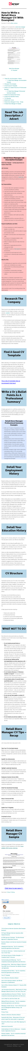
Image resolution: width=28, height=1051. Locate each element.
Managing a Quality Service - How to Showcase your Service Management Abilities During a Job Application (13, 1007)
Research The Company (10, 84)
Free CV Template (5, 975)
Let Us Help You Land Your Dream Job (10, 998)
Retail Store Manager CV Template (14, 69)
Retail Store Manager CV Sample (12, 103)
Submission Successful (7, 1026)
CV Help (8, 892)
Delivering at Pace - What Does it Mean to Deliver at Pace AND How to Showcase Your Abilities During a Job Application (13, 966)
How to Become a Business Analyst (9, 978)
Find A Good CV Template (10, 85)
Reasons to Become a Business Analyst (10, 1014)
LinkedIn (8, 313)
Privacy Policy (4, 1012)
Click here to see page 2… (14, 888)
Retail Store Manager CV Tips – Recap (13, 102)
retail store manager (20, 27)
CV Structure (7, 98)
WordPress (15, 1046)
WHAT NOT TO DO (9, 100)
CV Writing (12, 892)
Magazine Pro (16, 1044)
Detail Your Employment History (12, 94)
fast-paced (17, 249)
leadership (20, 177)
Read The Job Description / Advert (13, 78)
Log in (19, 1046)
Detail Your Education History (11, 96)
